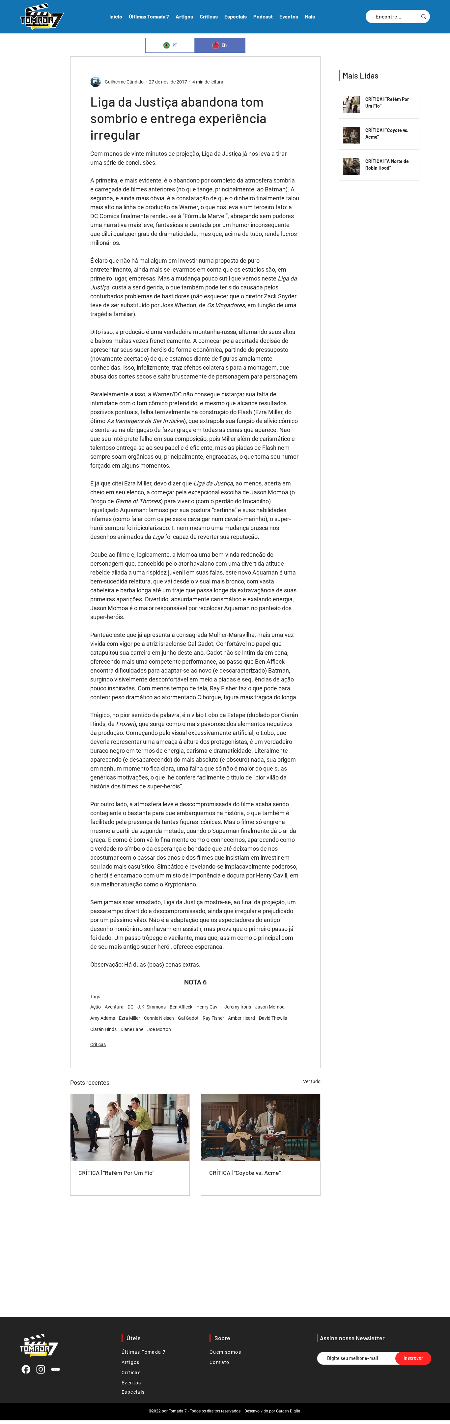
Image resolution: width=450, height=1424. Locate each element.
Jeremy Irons (237, 1007)
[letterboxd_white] (55, 1369)
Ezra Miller (129, 1018)
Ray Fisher (213, 1018)
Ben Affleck (181, 1007)
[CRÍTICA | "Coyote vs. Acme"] (260, 1127)
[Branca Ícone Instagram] (40, 1369)
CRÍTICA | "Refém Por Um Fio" (116, 1172)
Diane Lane (132, 1029)
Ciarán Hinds (103, 1029)
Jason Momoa (270, 1007)
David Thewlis (273, 1018)
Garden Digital (288, 1411)
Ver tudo (312, 1081)
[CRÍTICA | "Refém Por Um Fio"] (129, 1127)
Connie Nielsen (159, 1018)
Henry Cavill (208, 1007)
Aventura (114, 1007)
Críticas (98, 1044)
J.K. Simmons (151, 1007)
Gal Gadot (188, 1018)
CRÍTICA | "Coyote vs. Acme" (245, 1172)
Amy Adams (102, 1018)
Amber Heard (241, 1018)
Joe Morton (159, 1029)
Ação (95, 1007)
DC (130, 1007)
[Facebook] (26, 1369)
